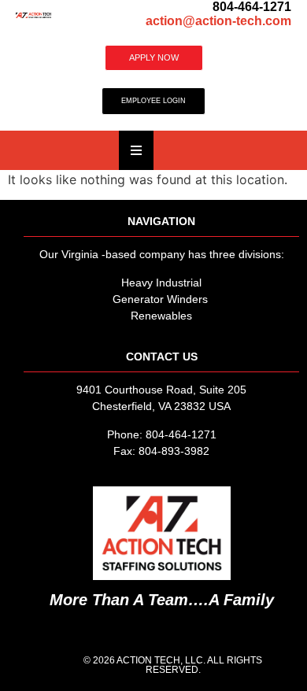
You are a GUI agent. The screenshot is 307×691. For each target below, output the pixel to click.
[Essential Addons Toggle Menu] (136, 150)
